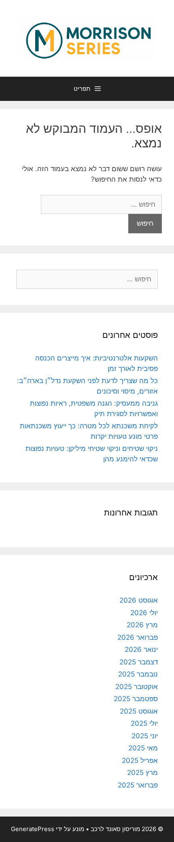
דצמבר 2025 (138, 662)
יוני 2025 (145, 736)
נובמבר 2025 (138, 674)
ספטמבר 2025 (136, 699)
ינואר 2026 (141, 649)
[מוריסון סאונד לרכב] (87, 38)
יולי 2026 (144, 613)
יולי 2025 (144, 723)
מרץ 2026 (142, 625)
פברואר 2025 (138, 785)
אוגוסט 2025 (139, 711)
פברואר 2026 (137, 637)
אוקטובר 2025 (136, 687)
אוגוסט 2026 (138, 600)
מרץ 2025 (142, 773)
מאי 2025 (143, 748)
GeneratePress (32, 829)
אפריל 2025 (140, 760)
